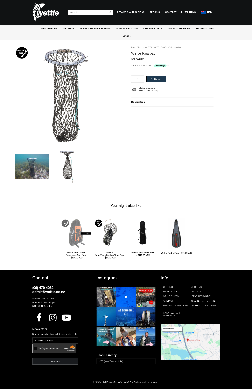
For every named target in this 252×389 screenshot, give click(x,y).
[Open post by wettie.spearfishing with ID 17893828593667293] (106, 316)
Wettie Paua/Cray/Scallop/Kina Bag (109, 255)
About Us (196, 287)
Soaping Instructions (203, 301)
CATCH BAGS (160, 47)
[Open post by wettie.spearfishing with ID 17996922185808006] (126, 316)
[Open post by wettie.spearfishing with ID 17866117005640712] (145, 316)
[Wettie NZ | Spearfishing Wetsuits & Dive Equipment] (45, 12)
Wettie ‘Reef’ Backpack (142, 254)
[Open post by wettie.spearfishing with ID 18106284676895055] (126, 297)
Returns (196, 291)
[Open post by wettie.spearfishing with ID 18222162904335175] (106, 297)
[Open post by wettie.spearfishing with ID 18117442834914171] (145, 336)
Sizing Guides (171, 296)
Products (142, 47)
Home (133, 47)
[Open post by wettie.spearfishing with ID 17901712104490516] (126, 336)
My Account (170, 291)
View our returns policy (148, 90)
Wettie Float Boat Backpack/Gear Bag (76, 255)
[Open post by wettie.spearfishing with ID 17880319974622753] (145, 297)
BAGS (150, 47)
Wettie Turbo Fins (176, 253)
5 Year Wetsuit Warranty (171, 314)
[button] (75, 233)
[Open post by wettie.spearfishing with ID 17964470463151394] (106, 336)
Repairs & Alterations (175, 305)
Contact (168, 301)
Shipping (168, 287)
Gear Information (201, 296)
